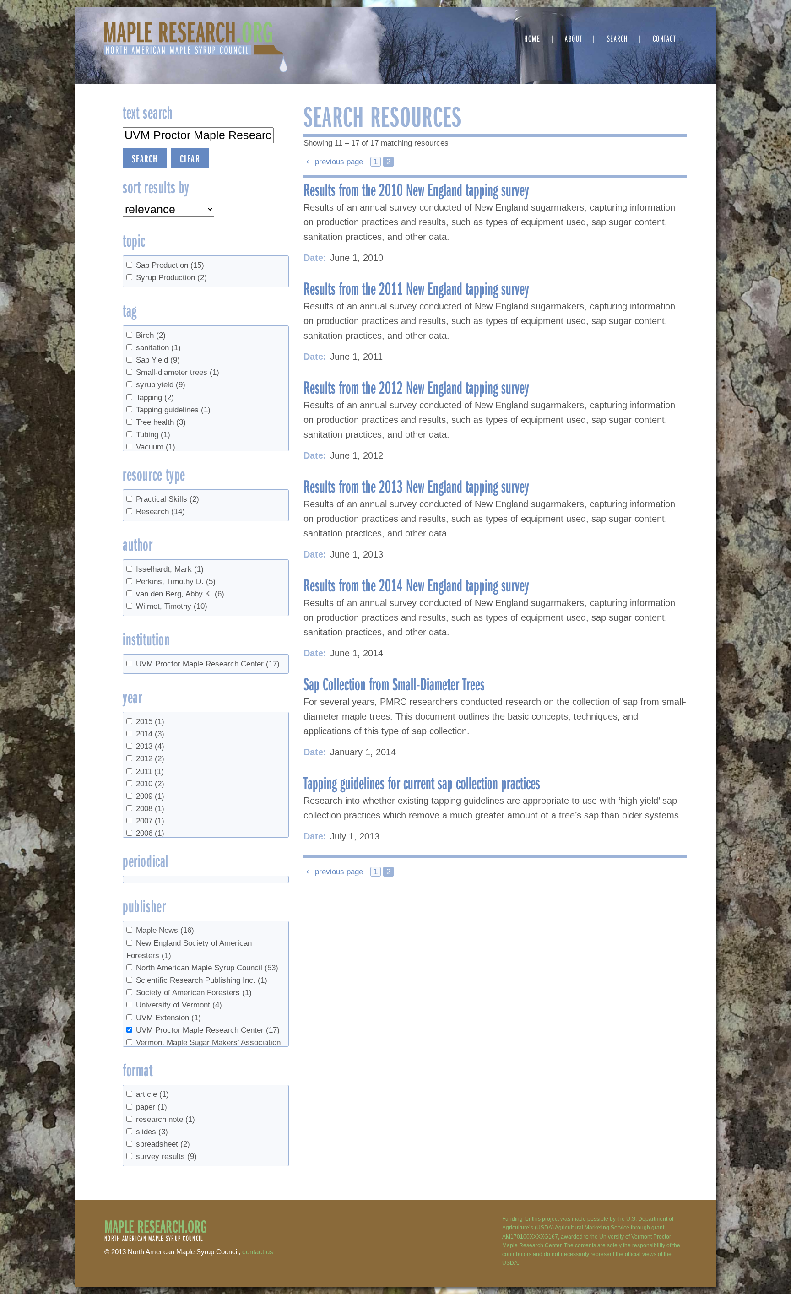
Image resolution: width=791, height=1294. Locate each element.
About (573, 38)
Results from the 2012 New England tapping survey (416, 386)
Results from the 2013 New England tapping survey (416, 485)
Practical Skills (167, 499)
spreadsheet (163, 1144)
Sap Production (170, 265)
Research (160, 511)
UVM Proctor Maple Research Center (208, 664)
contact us (257, 1252)
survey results (166, 1156)
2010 (150, 784)
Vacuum (155, 447)
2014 (150, 734)
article (152, 1094)
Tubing (153, 434)
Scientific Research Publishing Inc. (201, 980)
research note (165, 1119)
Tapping (155, 397)
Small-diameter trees (177, 372)
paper (151, 1107)
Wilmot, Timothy (171, 606)
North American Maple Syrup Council (207, 968)
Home (532, 38)
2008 (150, 808)
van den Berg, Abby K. (180, 594)
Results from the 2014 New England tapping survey (416, 584)
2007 (150, 821)
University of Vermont (179, 1005)
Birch (151, 335)
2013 (150, 746)
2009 (150, 796)
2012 (150, 758)
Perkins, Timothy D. (176, 581)
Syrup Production (171, 277)
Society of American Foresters (194, 992)
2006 (150, 833)
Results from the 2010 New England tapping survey (416, 189)
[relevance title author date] (168, 209)
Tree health (161, 422)
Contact (664, 38)
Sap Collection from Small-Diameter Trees (394, 683)
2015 (150, 721)
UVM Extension (168, 1017)
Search (617, 38)
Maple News (165, 930)
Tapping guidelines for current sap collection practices (421, 782)
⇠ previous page (335, 161)
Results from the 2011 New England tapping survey (416, 287)
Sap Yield (158, 360)
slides (152, 1131)
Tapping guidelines (173, 410)
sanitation (158, 347)
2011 (150, 771)
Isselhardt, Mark (170, 569)
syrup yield (160, 384)
